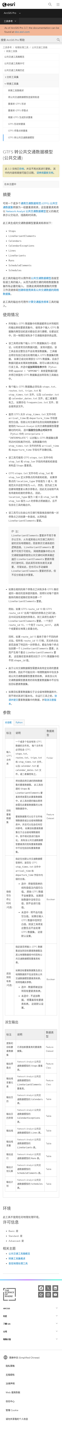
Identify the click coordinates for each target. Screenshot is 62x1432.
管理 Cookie (12, 1410)
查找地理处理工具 (18, 1263)
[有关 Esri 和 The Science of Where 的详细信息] (9, 1295)
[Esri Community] (41, 1295)
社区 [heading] (5, 1316)
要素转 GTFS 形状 (17, 104)
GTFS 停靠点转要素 (18, 130)
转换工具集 (11, 51)
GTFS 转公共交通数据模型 (21, 137)
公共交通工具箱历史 (14, 70)
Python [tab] (19, 722)
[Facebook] (41, 1288)
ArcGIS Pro (10, 12)
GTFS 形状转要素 (16, 124)
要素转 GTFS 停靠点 (18, 110)
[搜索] (50, 4)
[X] (48, 1288)
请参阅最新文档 (45, 172)
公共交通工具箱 (39, 47)
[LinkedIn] (55, 1288)
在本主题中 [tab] (10, 184)
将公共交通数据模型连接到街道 (23, 97)
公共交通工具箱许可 (14, 63)
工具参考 (8, 21)
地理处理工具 (21, 47)
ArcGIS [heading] (6, 1308)
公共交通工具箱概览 (14, 56)
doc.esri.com (22, 31)
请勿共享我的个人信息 (17, 1419)
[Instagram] (48, 1295)
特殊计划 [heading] (7, 1339)
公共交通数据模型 (26, 211)
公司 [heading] (5, 1331)
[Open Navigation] (58, 4)
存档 (21, 168)
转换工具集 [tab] (13, 83)
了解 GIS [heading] (6, 1324)
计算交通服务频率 (38, 301)
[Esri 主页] (9, 4)
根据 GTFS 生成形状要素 (20, 117)
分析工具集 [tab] (13, 77)
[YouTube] (55, 1295)
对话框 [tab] (8, 722)
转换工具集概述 (16, 90)
